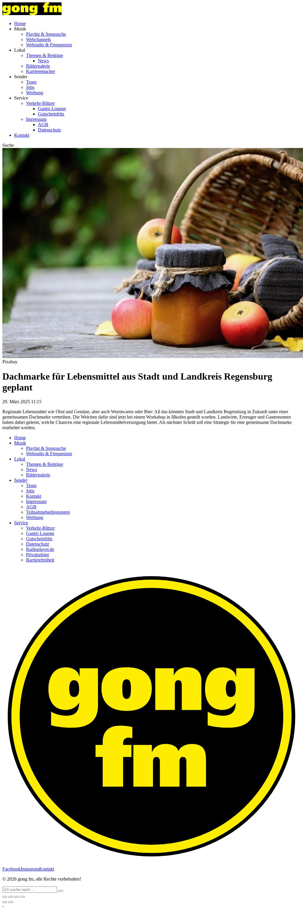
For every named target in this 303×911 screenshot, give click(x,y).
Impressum (36, 119)
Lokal (19, 458)
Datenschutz (49, 129)
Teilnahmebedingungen (48, 512)
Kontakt (21, 135)
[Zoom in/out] (22, 897)
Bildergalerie (38, 66)
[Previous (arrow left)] (4, 902)
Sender (20, 480)
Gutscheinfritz (51, 113)
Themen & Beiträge (44, 55)
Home (20, 23)
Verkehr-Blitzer (40, 103)
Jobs (30, 87)
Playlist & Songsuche (46, 34)
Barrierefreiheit (40, 559)
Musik (20, 442)
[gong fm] (32, 13)
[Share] (10, 897)
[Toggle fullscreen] (16, 897)
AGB (43, 124)
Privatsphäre (37, 554)
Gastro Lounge (52, 108)
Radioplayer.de (40, 549)
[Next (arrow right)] (10, 902)
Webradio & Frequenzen (49, 44)
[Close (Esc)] (4, 897)
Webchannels (38, 39)
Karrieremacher (40, 71)
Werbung (34, 92)
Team (31, 81)
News (43, 60)
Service (21, 522)
